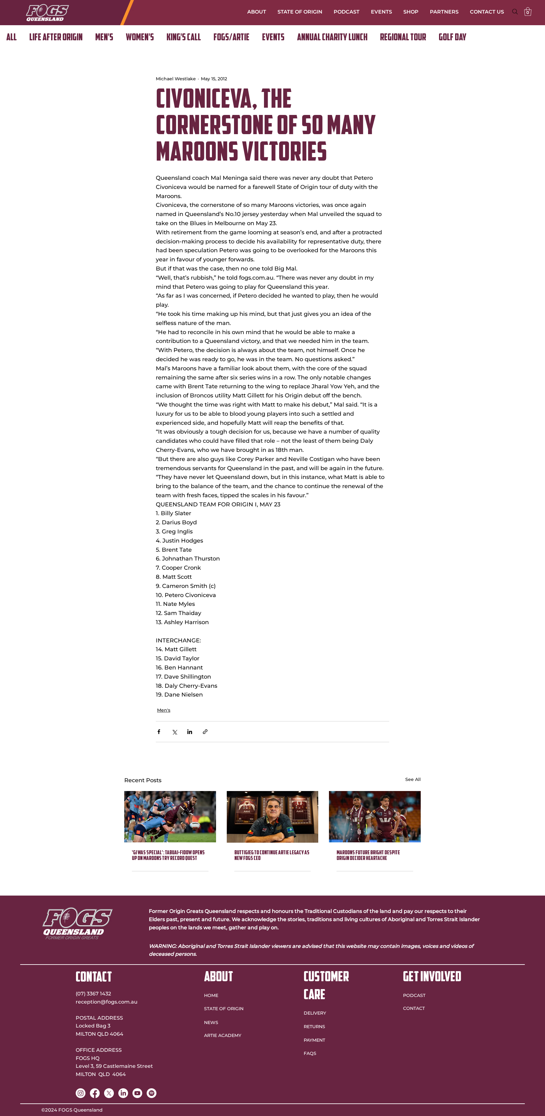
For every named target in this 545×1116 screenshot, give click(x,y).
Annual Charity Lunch (332, 38)
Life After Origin (56, 38)
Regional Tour (403, 38)
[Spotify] (151, 1093)
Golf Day (452, 38)
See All (413, 779)
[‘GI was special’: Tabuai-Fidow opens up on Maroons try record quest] (170, 816)
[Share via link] (205, 732)
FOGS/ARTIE (231, 38)
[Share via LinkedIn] (190, 732)
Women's (140, 38)
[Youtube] (137, 1093)
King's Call (184, 38)
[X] (109, 1093)
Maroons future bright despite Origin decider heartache (368, 856)
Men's (104, 38)
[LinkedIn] (123, 1093)
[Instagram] (80, 1093)
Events (273, 38)
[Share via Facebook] (159, 732)
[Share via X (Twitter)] (174, 732)
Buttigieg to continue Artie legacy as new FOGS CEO (271, 856)
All (11, 38)
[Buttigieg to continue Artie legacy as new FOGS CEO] (273, 817)
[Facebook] (95, 1093)
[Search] (515, 11)
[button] (527, 11)
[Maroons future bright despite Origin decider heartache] (375, 816)
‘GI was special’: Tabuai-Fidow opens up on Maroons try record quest (168, 856)
